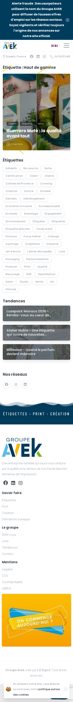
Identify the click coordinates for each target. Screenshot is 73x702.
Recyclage (12, 274)
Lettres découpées (39, 251)
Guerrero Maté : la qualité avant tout (34, 133)
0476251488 (62, 56)
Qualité (42, 266)
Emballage (31, 213)
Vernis (39, 281)
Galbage (53, 236)
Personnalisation (37, 259)
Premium (11, 266)
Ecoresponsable (49, 206)
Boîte (48, 168)
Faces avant (44, 229)
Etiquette (39, 221)
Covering (46, 183)
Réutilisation (46, 274)
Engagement (53, 213)
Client (34, 176)
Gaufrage (11, 244)
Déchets (11, 198)
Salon (9, 281)
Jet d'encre (12, 251)
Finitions (11, 236)
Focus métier (32, 236)
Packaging (12, 259)
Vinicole (10, 289)
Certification (14, 176)
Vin (52, 281)
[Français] (56, 45)
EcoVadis (11, 213)
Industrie (52, 244)
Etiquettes (58, 221)
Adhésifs (11, 168)
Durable (45, 191)
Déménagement (34, 198)
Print (27, 266)
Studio (24, 281)
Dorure (28, 191)
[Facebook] (31, 56)
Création (11, 191)
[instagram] (44, 56)
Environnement (15, 221)
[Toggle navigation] (66, 45)
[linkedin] (38, 56)
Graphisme (32, 244)
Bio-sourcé (30, 168)
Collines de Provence (19, 183)
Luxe (62, 251)
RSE (28, 274)
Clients (49, 176)
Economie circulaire (18, 206)
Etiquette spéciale (17, 229)
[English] (52, 45)
